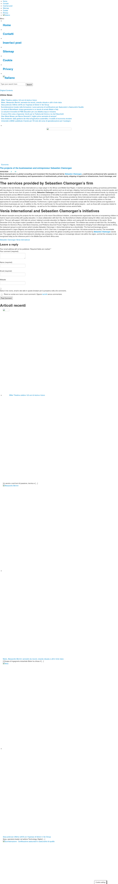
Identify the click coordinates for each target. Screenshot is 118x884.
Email (6, 271)
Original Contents (6, 90)
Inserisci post (7, 6)
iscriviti (44, 294)
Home (5, 1)
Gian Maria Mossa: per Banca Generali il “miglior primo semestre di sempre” (29, 116)
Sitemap (6, 8)
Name (6, 262)
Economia (5, 164)
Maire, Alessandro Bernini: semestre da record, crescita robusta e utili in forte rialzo (31, 102)
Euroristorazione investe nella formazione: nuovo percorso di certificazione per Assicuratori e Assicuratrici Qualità (42, 107)
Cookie (5, 10)
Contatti (6, 3)
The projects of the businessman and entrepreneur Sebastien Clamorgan (36, 167)
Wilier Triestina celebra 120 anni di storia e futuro (19, 100)
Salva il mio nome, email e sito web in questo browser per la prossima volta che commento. (33, 291)
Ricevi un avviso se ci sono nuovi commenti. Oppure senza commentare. (32, 294)
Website (3, 279)
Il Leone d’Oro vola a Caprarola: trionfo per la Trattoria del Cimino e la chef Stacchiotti (32, 114)
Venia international (23, 240)
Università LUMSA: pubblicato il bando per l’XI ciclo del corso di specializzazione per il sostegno (36, 121)
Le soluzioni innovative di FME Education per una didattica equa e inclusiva (28, 111)
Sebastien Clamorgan (73, 174)
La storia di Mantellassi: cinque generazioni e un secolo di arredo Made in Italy (29, 109)
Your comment (9, 251)
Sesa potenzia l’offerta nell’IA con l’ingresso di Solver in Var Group (25, 105)
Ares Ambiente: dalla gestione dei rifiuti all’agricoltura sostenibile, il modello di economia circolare (36, 118)
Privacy (5, 13)
